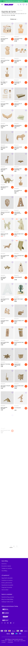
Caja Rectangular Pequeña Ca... (18, 126)
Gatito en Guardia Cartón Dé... (4, 234)
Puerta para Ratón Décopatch (5, 104)
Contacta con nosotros (7, 580)
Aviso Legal (17, 640)
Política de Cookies (4, 641)
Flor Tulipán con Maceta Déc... (4, 82)
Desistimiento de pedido (7, 585)
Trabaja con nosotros (7, 568)
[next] (26, 1)
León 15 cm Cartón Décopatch (18, 147)
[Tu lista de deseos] (23, 4)
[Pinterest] (7, 623)
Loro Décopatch (17, 407)
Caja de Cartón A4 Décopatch (18, 104)
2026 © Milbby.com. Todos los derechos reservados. (14, 639)
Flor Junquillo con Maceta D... (18, 191)
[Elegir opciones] (26, 212)
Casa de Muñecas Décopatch (4, 39)
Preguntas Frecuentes (7, 587)
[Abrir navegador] (2, 4)
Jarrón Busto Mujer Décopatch (18, 39)
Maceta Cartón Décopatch (17, 452)
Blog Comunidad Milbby (7, 599)
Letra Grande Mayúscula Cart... (17, 213)
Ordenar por (13, 19)
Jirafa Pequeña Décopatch (4, 169)
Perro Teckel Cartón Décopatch (5, 256)
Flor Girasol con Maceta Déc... (17, 82)
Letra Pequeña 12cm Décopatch (5, 299)
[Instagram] (4, 623)
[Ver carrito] (26, 4)
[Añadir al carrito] (12, 39)
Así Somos (4, 563)
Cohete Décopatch (18, 277)
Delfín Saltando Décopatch (4, 408)
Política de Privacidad (10, 641)
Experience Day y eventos (8, 597)
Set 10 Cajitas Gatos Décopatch (5, 343)
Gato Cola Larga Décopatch (4, 147)
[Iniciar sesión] (20, 4)
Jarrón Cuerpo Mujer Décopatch (5, 61)
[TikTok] (13, 623)
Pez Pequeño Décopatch (3, 278)
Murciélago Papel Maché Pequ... (18, 169)
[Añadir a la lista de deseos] (12, 23)
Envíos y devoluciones (7, 582)
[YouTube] (10, 623)
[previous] (2, 1)
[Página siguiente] (16, 546)
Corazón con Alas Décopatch (4, 126)
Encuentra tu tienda (6, 566)
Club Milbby (4, 570)
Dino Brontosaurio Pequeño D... (4, 187)
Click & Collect (5, 589)
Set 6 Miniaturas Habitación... (17, 61)
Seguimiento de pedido (7, 578)
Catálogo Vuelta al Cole (7, 601)
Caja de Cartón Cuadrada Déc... (17, 365)
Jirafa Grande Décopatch (17, 430)
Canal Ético (23, 640)
